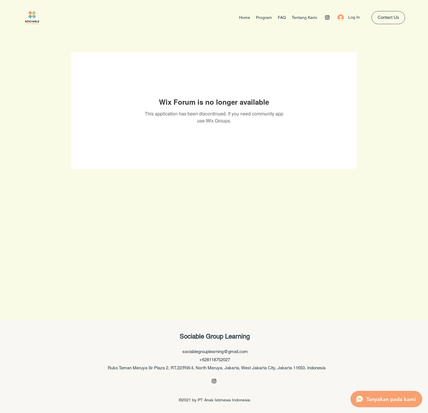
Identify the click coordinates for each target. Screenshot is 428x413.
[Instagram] (327, 17)
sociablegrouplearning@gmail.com (215, 351)
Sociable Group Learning (215, 336)
